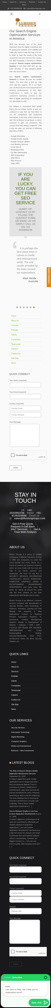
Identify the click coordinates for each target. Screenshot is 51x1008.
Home (4, 2)
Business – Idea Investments (22, 751)
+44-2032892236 (21, 511)
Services (23, 2)
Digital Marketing (17, 737)
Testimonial (15, 344)
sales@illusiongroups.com (35, 8)
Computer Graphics (19, 741)
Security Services (18, 728)
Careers (14, 349)
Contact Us (42, 2)
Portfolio (32, 2)
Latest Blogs (23, 762)
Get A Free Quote (23, 523)
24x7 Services (19, 529)
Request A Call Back (23, 526)
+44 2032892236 (16, 8)
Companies (16, 339)
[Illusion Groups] (25, 22)
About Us (13, 2)
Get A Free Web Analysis (27, 530)
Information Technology (20, 732)
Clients (14, 335)
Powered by (8, 977)
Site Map (14, 358)
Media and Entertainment (21, 746)
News (24, 5)
